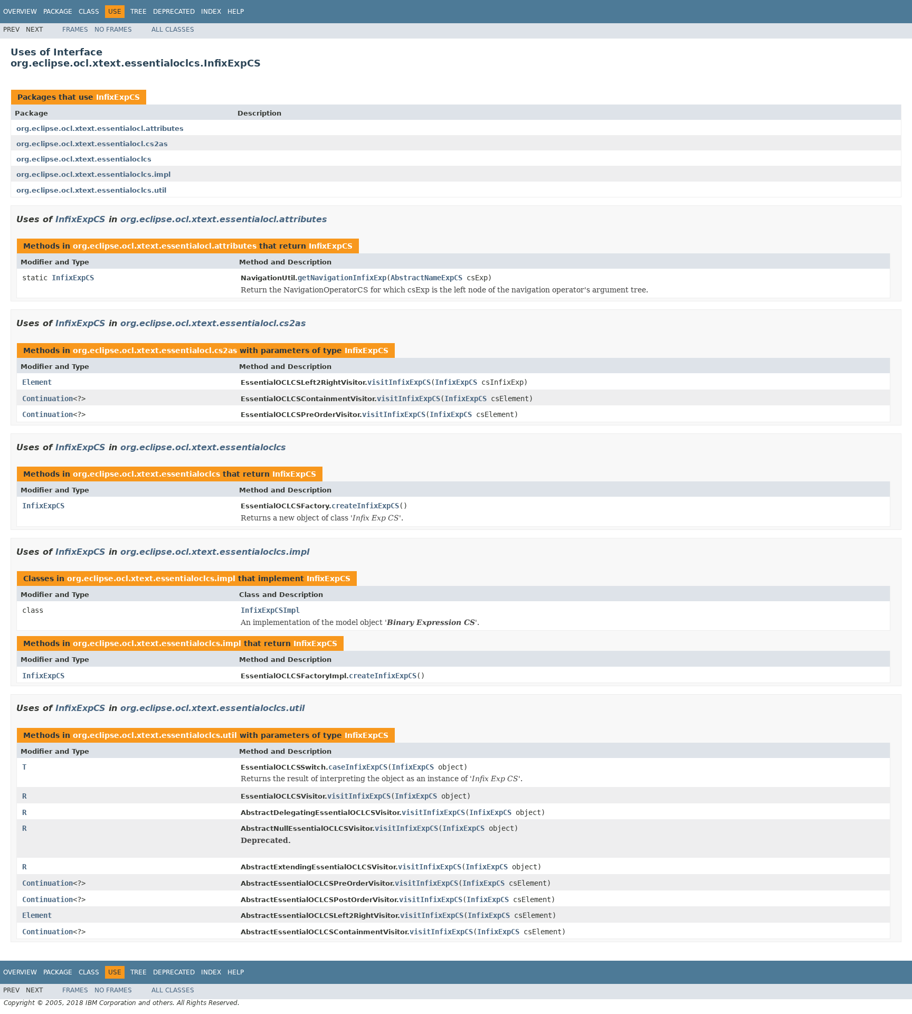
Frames (75, 29)
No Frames (113, 29)
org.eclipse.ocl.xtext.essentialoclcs (83, 159)
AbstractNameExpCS (426, 277)
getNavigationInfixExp (342, 277)
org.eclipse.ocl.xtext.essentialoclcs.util (91, 190)
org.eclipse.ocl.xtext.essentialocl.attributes (100, 128)
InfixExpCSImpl (270, 610)
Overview (20, 11)
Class (89, 11)
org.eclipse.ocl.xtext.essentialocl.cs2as (92, 144)
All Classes (172, 29)
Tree (138, 11)
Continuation (47, 398)
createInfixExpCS (365, 505)
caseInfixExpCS (357, 767)
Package (57, 11)
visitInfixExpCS (399, 382)
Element (37, 382)
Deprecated (174, 11)
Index (211, 11)
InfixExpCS (118, 97)
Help (235, 11)
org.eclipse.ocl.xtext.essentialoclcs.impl (93, 174)
